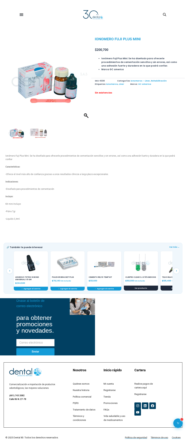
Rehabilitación (159, 80)
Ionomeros (112, 84)
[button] (22, 15)
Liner (121, 84)
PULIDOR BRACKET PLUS (26, 277)
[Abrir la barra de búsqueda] (164, 14)
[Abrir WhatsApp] (176, 434)
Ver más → (174, 247)
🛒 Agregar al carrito (31, 288)
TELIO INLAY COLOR (134, 277)
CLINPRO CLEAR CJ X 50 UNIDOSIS (104, 277)
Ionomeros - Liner (140, 80)
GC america (144, 84)
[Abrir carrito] (178, 423)
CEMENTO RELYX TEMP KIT (63, 277)
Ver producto (104, 288)
